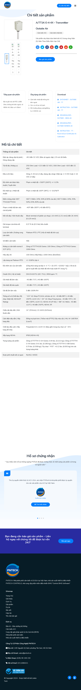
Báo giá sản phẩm (45, 59)
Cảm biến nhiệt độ (56, 33)
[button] (37, 518)
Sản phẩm (9, 604)
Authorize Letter (40, 498)
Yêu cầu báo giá (11, 616)
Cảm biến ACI (41, 33)
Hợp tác (9, 613)
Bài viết (8, 610)
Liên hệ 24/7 (64, 6)
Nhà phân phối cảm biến (14, 635)
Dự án (8, 607)
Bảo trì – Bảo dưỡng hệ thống (16, 626)
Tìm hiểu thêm (41, 504)
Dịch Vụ (9, 601)
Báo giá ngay (65, 541)
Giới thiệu (9, 599)
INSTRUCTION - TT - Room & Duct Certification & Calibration (66, 134)
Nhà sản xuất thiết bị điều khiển (17, 638)
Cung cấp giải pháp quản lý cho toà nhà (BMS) (22, 632)
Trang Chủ (9, 596)
